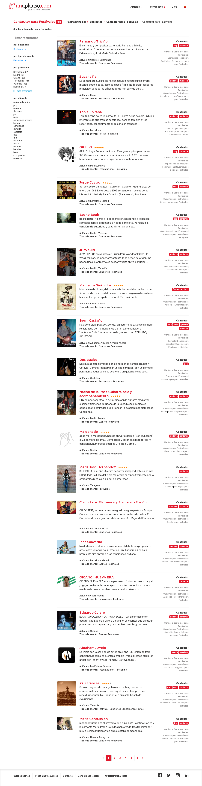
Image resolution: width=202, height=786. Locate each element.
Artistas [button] (135, 6)
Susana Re (88, 77)
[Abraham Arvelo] (66, 655)
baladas (17, 149)
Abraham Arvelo (92, 648)
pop (15, 105)
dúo (15, 134)
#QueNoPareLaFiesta (115, 776)
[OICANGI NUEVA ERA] (66, 581)
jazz (15, 114)
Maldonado (88, 432)
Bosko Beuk (89, 215)
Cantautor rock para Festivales (173, 231)
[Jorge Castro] (66, 190)
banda (16, 123)
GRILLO (85, 147)
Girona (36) (19, 77)
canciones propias (22, 120)
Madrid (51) (19, 75)
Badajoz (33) (20, 86)
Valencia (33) (20, 83)
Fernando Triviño (93, 41)
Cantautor (96, 21)
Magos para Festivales (178, 202)
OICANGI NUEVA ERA (96, 577)
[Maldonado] (66, 439)
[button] (187, 7)
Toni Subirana (90, 112)
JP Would (87, 250)
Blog (174, 6)
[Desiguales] (66, 367)
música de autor (21, 102)
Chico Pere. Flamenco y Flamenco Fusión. (113, 502)
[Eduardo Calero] (66, 620)
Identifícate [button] (156, 6)
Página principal (76, 21)
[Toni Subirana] (66, 117)
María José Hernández (97, 467)
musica (17, 108)
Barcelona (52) (21, 72)
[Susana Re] (66, 84)
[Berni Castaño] (66, 333)
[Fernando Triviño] (66, 53)
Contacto (68, 776)
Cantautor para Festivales (122, 21)
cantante (18, 140)
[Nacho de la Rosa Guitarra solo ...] (66, 402)
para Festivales (181, 522)
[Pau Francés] (66, 693)
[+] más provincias (22, 91)
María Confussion (93, 719)
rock (15, 117)
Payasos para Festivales (176, 376)
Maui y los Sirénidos (95, 285)
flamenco (18, 111)
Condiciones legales (88, 776)
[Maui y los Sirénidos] (66, 297)
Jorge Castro (89, 182)
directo (17, 146)
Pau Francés (89, 683)
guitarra (17, 128)
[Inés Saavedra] (66, 547)
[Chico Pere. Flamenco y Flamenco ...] (66, 507)
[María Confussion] (66, 723)
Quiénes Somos (21, 776)
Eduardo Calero (92, 612)
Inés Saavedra (90, 542)
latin (15, 152)
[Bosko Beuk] (66, 218)
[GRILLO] (66, 154)
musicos (17, 158)
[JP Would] (66, 262)
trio (15, 137)
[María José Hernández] (66, 479)
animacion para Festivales (176, 266)
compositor (19, 155)
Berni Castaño (90, 320)
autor (16, 143)
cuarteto (17, 131)
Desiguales (88, 360)
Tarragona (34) (21, 80)
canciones (18, 126)
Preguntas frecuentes (46, 776)
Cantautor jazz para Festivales (174, 379)
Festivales (18, 60)
